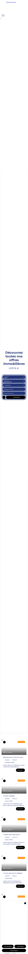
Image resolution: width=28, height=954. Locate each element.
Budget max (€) (8, 391)
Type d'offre (6, 378)
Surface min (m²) (9, 395)
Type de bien (6, 382)
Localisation (7, 387)
